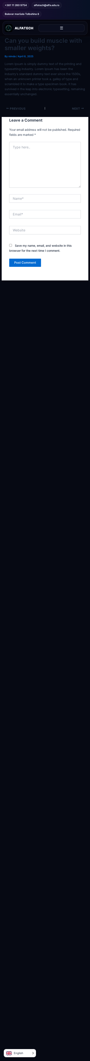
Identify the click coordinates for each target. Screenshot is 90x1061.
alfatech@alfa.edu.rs (46, 5)
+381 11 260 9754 (16, 5)
